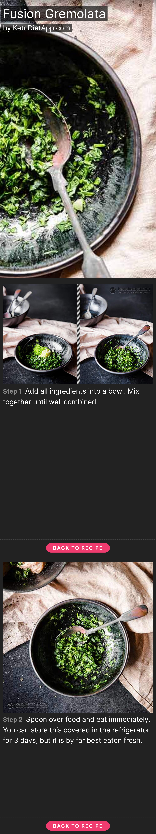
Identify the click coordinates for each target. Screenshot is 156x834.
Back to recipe (78, 548)
